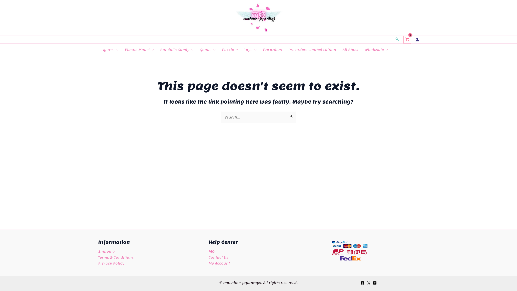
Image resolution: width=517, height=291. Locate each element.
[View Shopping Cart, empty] (407, 39)
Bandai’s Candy (174, 49)
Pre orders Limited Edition (312, 49)
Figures (108, 49)
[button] (397, 39)
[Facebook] (363, 283)
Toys (248, 49)
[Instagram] (375, 283)
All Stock (350, 49)
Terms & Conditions (116, 257)
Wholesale (374, 49)
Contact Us (218, 257)
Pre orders (272, 49)
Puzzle (228, 49)
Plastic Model (137, 49)
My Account (219, 263)
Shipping (106, 251)
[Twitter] (369, 283)
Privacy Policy (111, 263)
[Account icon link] (417, 39)
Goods (205, 49)
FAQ (211, 251)
